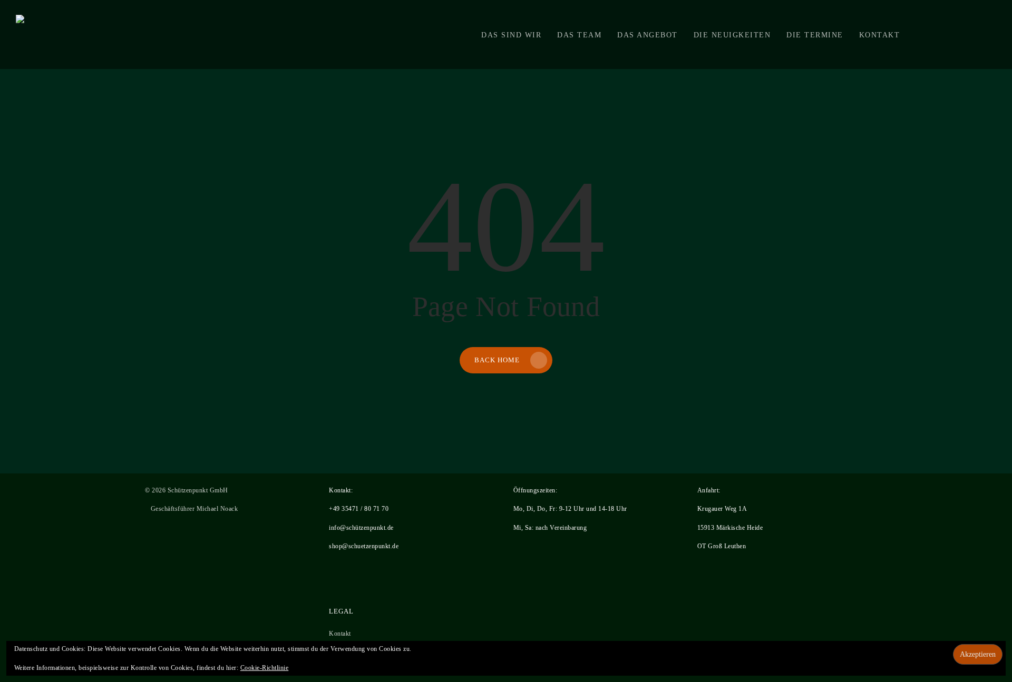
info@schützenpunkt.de (361, 527)
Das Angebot (647, 35)
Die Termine (814, 35)
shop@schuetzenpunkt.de (363, 546)
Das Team (579, 35)
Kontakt (879, 35)
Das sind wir (511, 35)
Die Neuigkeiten (732, 35)
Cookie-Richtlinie (264, 667)
